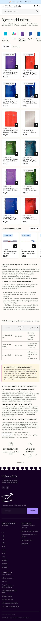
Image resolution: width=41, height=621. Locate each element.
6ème (3, 546)
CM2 (3, 543)
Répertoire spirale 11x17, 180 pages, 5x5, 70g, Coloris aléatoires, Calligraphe (10, 190)
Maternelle (5, 525)
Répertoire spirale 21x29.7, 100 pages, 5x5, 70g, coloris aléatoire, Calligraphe (29, 219)
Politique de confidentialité (10, 603)
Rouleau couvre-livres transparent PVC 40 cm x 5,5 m (9, 253)
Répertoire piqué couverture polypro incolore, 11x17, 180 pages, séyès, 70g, (29, 132)
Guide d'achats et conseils (29, 531)
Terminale (4, 567)
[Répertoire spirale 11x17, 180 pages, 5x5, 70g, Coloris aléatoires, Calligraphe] (10, 177)
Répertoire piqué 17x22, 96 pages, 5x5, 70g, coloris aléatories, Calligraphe (10, 103)
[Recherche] (37, 11)
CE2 (3, 536)
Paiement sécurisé (7, 599)
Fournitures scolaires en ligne (10, 606)
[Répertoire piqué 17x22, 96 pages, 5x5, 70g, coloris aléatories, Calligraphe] (10, 90)
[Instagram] (7, 487)
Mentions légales (7, 596)
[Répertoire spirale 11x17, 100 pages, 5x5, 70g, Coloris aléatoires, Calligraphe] (30, 148)
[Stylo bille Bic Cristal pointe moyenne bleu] (28, 241)
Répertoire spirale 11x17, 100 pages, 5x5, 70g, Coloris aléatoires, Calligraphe (30, 161)
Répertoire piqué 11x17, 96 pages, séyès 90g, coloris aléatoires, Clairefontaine (30, 103)
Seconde (4, 560)
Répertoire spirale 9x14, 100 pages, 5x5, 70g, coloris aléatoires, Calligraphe (10, 161)
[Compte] (34, 6)
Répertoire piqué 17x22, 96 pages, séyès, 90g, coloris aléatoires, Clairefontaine (10, 132)
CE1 (3, 532)
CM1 (3, 539)
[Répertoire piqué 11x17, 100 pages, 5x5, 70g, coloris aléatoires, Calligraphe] (30, 61)
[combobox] (20, 11)
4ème (3, 553)
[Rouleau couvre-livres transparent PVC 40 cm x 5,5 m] (10, 241)
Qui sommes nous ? (7, 578)
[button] (19, 462)
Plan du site (25, 543)
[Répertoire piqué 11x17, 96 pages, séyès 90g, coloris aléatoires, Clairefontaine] (30, 90)
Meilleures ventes (26, 540)
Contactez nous (6, 574)
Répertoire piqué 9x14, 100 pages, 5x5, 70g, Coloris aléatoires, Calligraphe (10, 74)
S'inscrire (32, 510)
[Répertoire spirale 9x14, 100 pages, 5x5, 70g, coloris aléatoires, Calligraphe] (10, 148)
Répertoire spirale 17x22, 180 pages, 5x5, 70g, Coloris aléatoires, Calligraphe (10, 219)
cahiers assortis (7, 435)
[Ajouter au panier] (16, 67)
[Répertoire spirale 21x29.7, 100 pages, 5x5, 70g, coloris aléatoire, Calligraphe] (30, 206)
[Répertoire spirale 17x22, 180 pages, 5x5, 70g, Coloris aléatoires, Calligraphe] (10, 206)
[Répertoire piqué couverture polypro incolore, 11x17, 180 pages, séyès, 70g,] (30, 119)
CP (2, 529)
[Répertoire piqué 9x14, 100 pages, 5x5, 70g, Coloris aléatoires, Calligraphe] (10, 61)
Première (4, 563)
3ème (3, 557)
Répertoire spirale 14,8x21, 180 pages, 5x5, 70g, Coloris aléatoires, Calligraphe (29, 190)
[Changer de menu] (3, 6)
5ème (3, 550)
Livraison (4, 581)
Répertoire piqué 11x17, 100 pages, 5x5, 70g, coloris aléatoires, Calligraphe (30, 74)
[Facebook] (3, 487)
